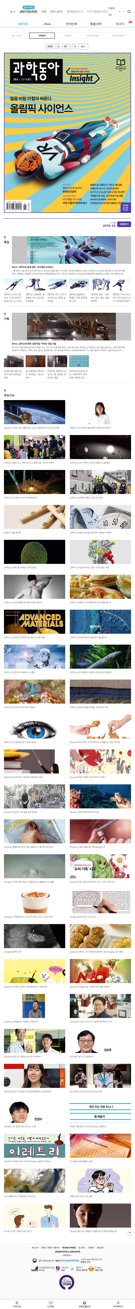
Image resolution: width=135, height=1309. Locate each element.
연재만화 (71, 24)
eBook (47, 24)
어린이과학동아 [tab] (93, 35)
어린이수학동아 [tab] (118, 35)
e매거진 (23, 24)
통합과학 (96, 24)
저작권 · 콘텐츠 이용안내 (50, 1248)
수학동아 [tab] (67, 35)
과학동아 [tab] (42, 35)
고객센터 (91, 1248)
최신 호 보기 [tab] (17, 35)
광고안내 (81, 1248)
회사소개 (35, 1248)
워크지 (120, 24)
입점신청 (100, 1248)
